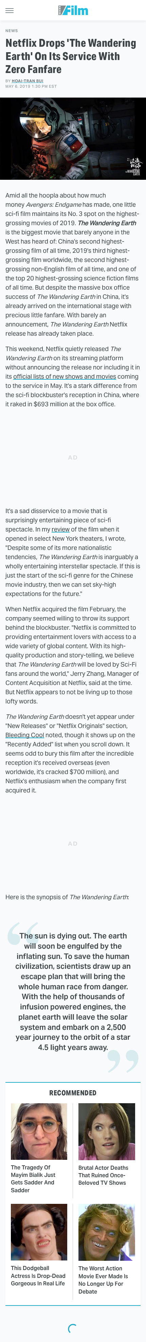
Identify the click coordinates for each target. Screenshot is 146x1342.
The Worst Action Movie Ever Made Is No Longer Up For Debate (103, 1280)
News (11, 31)
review (61, 529)
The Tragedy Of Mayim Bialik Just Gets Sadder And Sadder (33, 1179)
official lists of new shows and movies (64, 376)
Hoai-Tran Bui (27, 80)
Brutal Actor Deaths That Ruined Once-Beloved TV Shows (103, 1175)
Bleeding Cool (24, 735)
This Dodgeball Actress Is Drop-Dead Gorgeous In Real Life (38, 1276)
